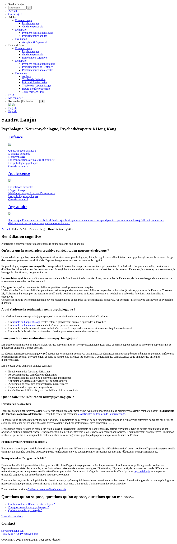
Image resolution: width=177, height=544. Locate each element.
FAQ (11, 94)
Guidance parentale (32, 26)
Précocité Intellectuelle (34, 82)
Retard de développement (36, 88)
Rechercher (14, 101)
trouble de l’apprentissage (26, 321)
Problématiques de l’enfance (37, 66)
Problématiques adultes (34, 35)
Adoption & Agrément (34, 42)
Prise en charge (23, 20)
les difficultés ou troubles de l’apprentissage (101, 413)
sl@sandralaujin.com (12, 530)
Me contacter (15, 97)
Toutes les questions (12, 516)
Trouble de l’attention (33, 79)
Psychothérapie (30, 23)
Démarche (20, 29)
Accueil (12, 10)
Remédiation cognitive (34, 57)
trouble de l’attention (23, 325)
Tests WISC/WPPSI (33, 91)
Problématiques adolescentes (37, 70)
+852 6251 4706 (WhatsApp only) (20, 533)
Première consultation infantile (38, 63)
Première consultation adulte (37, 32)
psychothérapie (142, 471)
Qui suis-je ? (15, 14)
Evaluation (21, 38)
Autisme (26, 76)
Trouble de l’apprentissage (36, 85)
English (12, 108)
